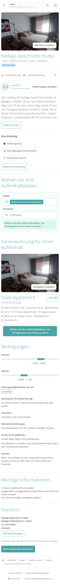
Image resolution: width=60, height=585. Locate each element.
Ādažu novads (18, 61)
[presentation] (30, 202)
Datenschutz (15, 573)
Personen (8, 208)
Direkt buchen (8, 65)
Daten (6, 195)
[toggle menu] (55, 5)
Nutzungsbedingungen (37, 573)
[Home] (3, 560)
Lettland (42, 61)
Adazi (4, 61)
